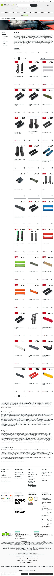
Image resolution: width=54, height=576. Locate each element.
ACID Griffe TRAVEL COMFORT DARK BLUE (18, 189)
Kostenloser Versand (36, 1)
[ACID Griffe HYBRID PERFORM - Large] (34, 96)
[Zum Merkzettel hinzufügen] (24, 84)
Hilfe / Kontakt (31, 472)
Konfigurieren (24, 573)
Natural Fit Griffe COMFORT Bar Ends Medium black (33, 328)
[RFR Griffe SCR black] (34, 236)
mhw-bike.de (18, 558)
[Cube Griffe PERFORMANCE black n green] (20, 236)
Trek (30, 12)
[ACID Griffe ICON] (20, 375)
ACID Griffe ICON (17, 383)
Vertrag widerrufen (32, 486)
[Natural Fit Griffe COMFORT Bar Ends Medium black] (34, 319)
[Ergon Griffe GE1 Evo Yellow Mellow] (48, 375)
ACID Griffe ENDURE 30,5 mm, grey (34, 356)
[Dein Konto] (45, 5)
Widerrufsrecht (23, 566)
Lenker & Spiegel (5, 45)
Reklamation (30, 476)
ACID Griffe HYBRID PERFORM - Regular (48, 300)
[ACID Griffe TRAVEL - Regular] (34, 208)
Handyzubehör (5, 41)
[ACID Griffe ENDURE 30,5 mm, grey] (34, 347)
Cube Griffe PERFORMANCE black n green (19, 244)
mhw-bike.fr (36, 558)
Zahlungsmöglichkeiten (5, 480)
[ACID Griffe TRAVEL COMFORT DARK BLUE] (20, 180)
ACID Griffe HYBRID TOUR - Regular (19, 328)
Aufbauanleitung (31, 484)
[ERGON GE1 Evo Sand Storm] (48, 264)
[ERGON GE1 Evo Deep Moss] (48, 96)
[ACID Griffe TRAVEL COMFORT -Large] (20, 124)
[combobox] (24, 5)
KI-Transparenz (49, 566)
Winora (42, 12)
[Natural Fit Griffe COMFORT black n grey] (34, 124)
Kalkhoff (35, 12)
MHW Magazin (45, 480)
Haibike (24, 12)
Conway (48, 12)
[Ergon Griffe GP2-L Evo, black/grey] (48, 347)
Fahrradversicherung (19, 472)
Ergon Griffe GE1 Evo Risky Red (47, 328)
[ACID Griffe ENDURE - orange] (34, 292)
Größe (46, 52)
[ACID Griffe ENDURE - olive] (34, 264)
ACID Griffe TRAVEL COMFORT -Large (18, 133)
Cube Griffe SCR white (18, 355)
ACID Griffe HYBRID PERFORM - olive (34, 189)
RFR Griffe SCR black (32, 243)
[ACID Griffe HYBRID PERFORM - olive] (34, 180)
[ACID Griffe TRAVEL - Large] (34, 68)
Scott (18, 12)
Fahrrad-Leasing (26, 1)
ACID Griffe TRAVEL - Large (33, 76)
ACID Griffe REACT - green (19, 271)
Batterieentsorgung (15, 566)
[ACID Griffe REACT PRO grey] (48, 124)
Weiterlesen (16, 48)
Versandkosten (4, 479)
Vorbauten (4, 43)
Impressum (43, 566)
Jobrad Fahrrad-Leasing (19, 474)
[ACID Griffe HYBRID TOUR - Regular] (20, 319)
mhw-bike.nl (29, 560)
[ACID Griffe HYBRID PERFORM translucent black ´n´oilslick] (20, 208)
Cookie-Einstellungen (5, 566)
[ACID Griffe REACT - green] (20, 264)
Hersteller (19, 52)
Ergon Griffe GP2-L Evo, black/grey (47, 356)
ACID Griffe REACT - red (47, 243)
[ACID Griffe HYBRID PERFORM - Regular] (48, 292)
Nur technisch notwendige (34, 573)
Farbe (33, 52)
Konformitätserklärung (32, 474)
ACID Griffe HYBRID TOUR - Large (19, 105)
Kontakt (9, 1)
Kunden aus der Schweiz (6, 477)
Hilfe (5, 1)
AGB (39, 566)
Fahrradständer (5, 36)
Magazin (44, 1)
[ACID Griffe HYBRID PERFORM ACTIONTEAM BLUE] (48, 152)
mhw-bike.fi (35, 560)
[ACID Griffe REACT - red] (48, 236)
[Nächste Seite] (23, 58)
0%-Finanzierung (17, 1)
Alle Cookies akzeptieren (47, 573)
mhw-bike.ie (24, 560)
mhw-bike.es (30, 558)
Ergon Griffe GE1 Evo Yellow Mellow (47, 384)
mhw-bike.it (18, 560)
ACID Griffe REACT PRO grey (48, 132)
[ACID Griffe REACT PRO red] (34, 375)
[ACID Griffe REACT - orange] (20, 292)
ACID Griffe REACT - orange (19, 299)
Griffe (4, 38)
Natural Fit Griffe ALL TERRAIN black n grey (20, 160)
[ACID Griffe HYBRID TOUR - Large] (20, 96)
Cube (13, 12)
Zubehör (3, 32)
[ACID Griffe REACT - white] (48, 68)
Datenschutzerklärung (32, 566)
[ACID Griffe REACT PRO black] (34, 152)
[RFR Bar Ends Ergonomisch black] (48, 180)
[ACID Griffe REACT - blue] (48, 208)
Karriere (43, 478)
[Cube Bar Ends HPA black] (20, 68)
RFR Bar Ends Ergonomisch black (47, 189)
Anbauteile (4, 34)
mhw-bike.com (24, 558)
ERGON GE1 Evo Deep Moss (47, 104)
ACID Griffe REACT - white (47, 76)
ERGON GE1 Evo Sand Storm (47, 271)
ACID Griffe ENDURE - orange (34, 299)
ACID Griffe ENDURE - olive (33, 271)
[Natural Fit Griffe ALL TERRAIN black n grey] (20, 151)
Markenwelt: (6, 12)
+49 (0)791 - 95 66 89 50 (46, 502)
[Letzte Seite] (25, 58)
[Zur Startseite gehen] (7, 5)
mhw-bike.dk (23, 562)
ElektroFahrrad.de (29, 562)
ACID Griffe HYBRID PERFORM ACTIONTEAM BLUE (48, 161)
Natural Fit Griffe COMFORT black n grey (33, 132)
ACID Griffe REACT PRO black (34, 160)
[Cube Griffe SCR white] (20, 347)
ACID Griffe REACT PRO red (33, 383)
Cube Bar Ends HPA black (19, 76)
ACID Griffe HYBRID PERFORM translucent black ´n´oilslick (20, 217)
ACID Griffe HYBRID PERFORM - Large (34, 105)
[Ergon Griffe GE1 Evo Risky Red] (48, 319)
